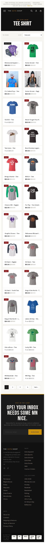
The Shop (15, 11)
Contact (6, 518)
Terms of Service (9, 523)
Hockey (27, 485)
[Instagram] (4, 468)
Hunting (27, 496)
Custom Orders (29, 469)
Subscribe (35, 432)
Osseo (5, 490)
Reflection (27, 505)
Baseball (27, 488)
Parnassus (6, 479)
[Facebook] (8, 468)
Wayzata (6, 488)
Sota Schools (28, 458)
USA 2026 (27, 479)
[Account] (36, 11)
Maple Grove (7, 482)
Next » (36, 387)
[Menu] (4, 11)
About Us (6, 515)
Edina (5, 485)
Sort (20, 35)
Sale (25, 466)
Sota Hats (27, 460)
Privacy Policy (8, 526)
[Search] (31, 11)
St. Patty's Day (29, 502)
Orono (5, 499)
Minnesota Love (29, 482)
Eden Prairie (7, 493)
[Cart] (41, 11)
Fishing (26, 493)
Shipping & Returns (10, 520)
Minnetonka (7, 496)
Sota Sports (28, 455)
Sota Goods (28, 463)
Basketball (28, 490)
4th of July (28, 499)
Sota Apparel (28, 452)
